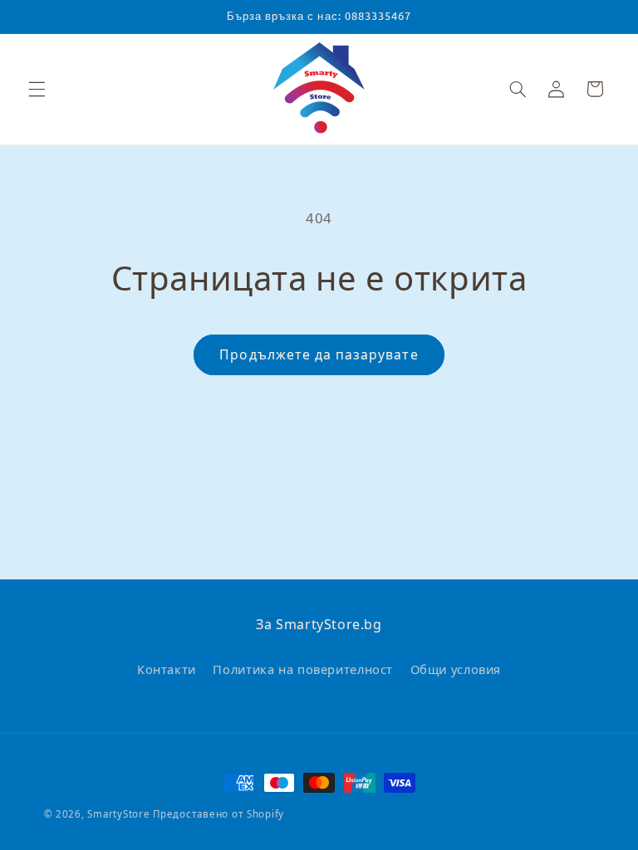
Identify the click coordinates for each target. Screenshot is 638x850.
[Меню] (36, 89)
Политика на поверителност (303, 669)
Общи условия (456, 669)
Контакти (166, 669)
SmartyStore (118, 814)
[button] (517, 89)
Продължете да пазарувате (318, 354)
